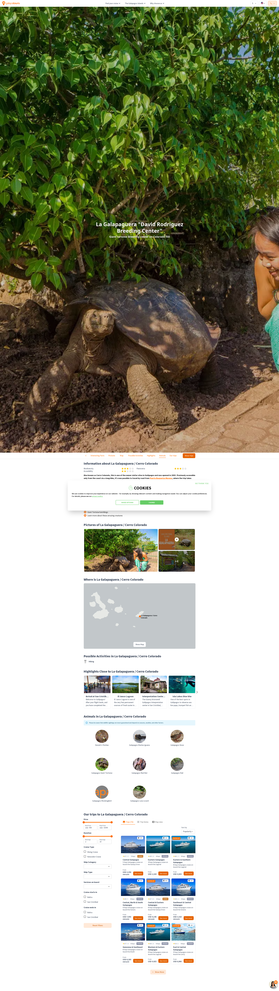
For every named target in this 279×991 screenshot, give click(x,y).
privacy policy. (97, 496)
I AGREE (152, 502)
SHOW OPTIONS (127, 502)
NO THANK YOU (202, 483)
